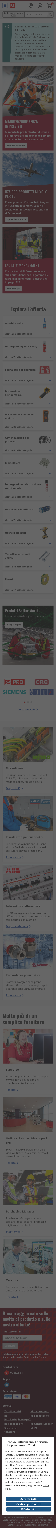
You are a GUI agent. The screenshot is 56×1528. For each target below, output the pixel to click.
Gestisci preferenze (28, 1504)
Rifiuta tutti (28, 1509)
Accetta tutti (28, 1499)
